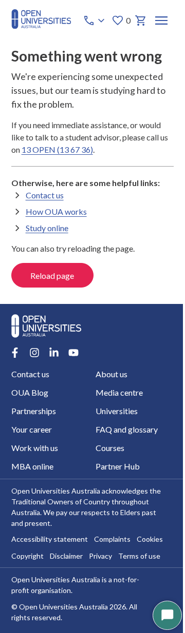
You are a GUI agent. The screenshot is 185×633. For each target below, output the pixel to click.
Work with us (34, 448)
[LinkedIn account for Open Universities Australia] (54, 352)
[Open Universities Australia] (41, 25)
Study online (47, 228)
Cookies (150, 539)
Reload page (52, 275)
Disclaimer (66, 556)
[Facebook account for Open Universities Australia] (15, 352)
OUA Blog (29, 392)
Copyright (27, 556)
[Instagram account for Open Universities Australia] (34, 352)
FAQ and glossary (127, 429)
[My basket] (141, 20)
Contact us (45, 195)
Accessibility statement (49, 539)
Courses (110, 448)
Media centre (119, 392)
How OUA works (56, 211)
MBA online (32, 466)
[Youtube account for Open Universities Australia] (73, 352)
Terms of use (139, 556)
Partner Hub (118, 466)
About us (111, 374)
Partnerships (33, 411)
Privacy (100, 556)
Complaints (112, 539)
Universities (117, 411)
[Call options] (95, 20)
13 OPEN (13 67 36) (57, 149)
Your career (31, 429)
